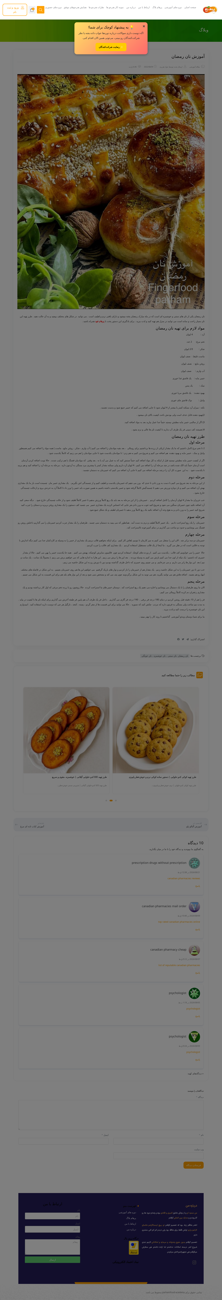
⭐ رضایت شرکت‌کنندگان (111, 47)
